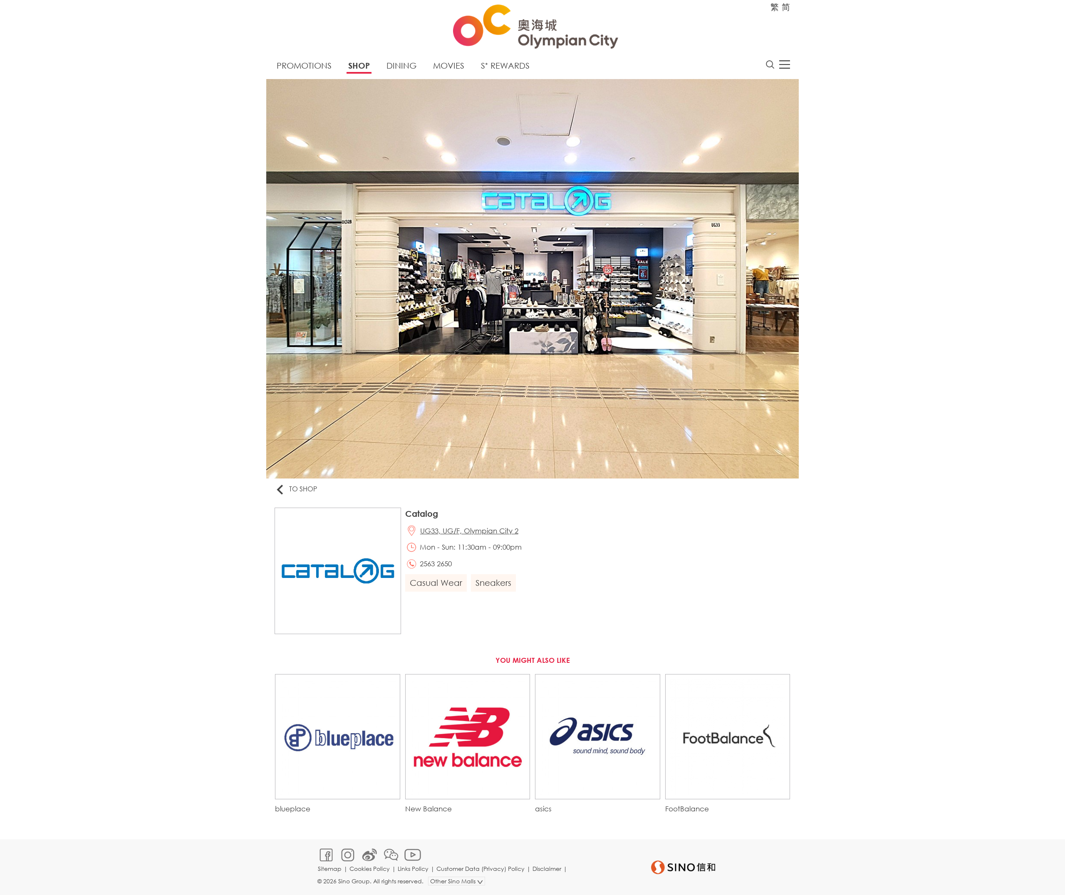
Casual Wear (436, 583)
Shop (359, 65)
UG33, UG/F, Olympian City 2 (469, 530)
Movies (448, 65)
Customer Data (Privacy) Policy (480, 869)
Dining (401, 65)
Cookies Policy (369, 869)
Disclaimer (546, 869)
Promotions (304, 65)
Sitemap (330, 869)
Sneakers (493, 583)
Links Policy (413, 869)
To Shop (303, 488)
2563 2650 (436, 563)
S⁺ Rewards (505, 65)
